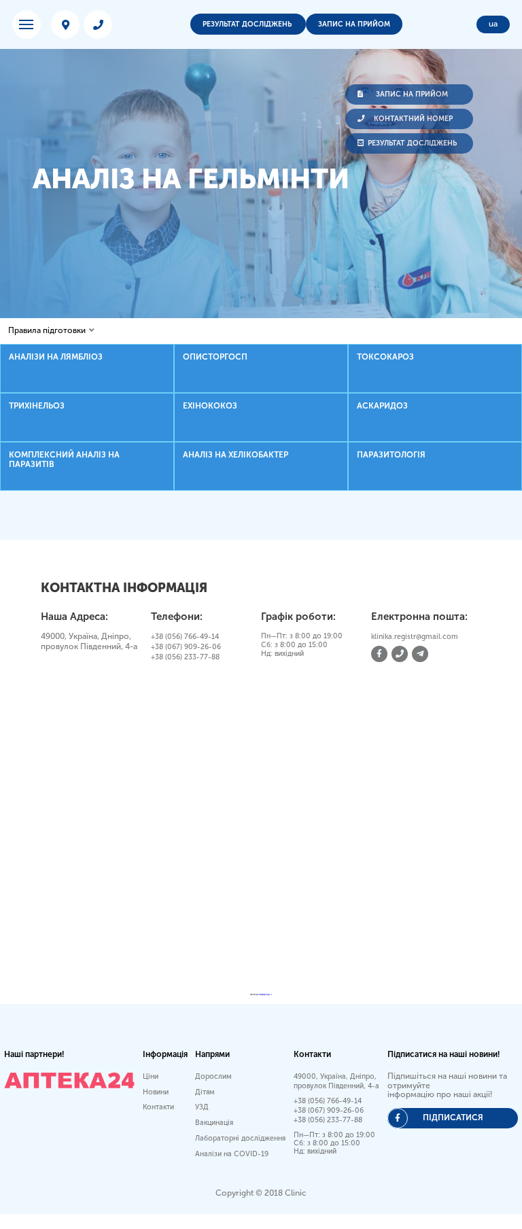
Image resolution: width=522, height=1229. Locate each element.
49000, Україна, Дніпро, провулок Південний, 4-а (336, 1081)
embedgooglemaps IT (265, 995)
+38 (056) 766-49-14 (185, 636)
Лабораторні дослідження (240, 1138)
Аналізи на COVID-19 (231, 1153)
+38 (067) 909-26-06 (186, 646)
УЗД (202, 1107)
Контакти (158, 1107)
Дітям (205, 1092)
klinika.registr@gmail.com (414, 636)
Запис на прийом (354, 24)
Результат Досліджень (248, 24)
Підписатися (453, 1117)
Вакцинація (214, 1122)
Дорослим (213, 1076)
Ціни (150, 1076)
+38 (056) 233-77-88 (185, 657)
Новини (156, 1092)
